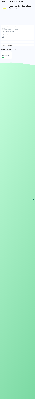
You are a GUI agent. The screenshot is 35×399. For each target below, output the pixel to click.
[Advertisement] (17, 17)
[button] (2, 52)
